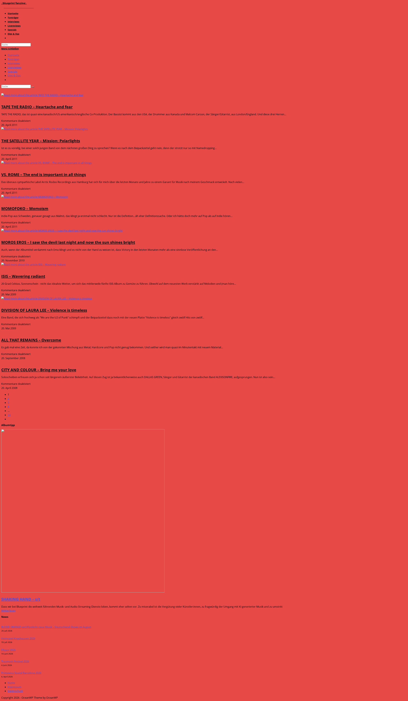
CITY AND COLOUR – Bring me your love (38, 369)
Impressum (14, 687)
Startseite (13, 55)
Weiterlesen (8, 610)
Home (11, 683)
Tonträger (13, 59)
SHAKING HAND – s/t (20, 599)
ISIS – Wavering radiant (23, 276)
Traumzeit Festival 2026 (15, 661)
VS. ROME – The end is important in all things (43, 174)
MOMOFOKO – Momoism (24, 208)
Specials (12, 71)
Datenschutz (15, 691)
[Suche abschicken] (32, 87)
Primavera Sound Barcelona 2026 (21, 673)
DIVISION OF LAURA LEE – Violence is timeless (44, 310)
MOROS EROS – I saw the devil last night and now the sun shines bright (68, 242)
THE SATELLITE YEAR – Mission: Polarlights (40, 140)
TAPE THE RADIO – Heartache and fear (37, 106)
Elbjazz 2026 (8, 650)
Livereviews (14, 67)
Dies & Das (14, 75)
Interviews (14, 63)
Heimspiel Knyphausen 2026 (18, 638)
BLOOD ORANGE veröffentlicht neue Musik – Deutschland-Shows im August (46, 627)
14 (9, 415)
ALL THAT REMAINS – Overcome (31, 340)
